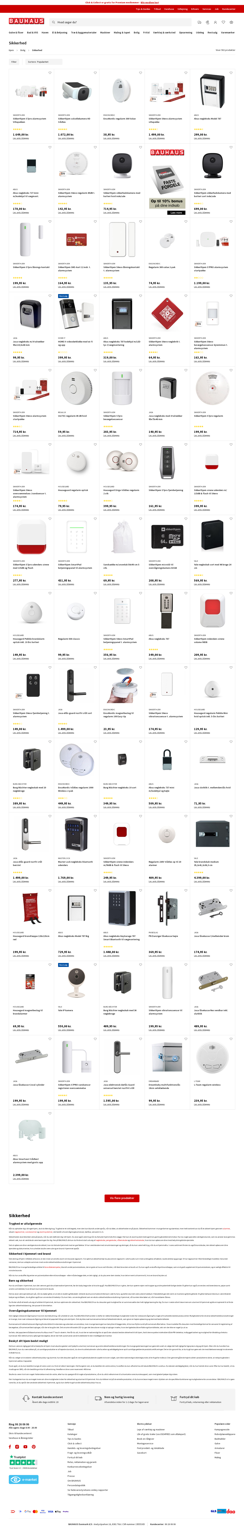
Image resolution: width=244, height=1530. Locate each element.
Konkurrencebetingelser (80, 1466)
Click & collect (74, 1443)
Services (207, 8)
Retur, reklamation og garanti (82, 1462)
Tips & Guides (143, 8)
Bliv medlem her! (150, 2)
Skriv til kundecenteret (20, 1433)
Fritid (146, 32)
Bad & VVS (32, 32)
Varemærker (228, 32)
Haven (45, 32)
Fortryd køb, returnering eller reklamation (200, 1402)
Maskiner (105, 32)
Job (217, 8)
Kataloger (72, 1434)
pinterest (33, 1446)
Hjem (11, 50)
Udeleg (200, 32)
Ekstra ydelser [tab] (144, 1423)
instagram (17, 1446)
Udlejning (183, 8)
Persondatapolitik (76, 1485)
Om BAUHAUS (74, 1480)
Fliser (217, 1452)
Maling (218, 1457)
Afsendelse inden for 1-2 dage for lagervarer (126, 1402)
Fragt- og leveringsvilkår (80, 1452)
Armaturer (220, 1448)
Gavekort (141, 1452)
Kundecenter (228, 8)
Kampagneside (222, 1429)
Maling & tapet (122, 32)
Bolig (137, 32)
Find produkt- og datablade (150, 1448)
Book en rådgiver (145, 1438)
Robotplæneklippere (225, 1434)
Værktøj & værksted (164, 32)
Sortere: (32, 61)
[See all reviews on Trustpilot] (24, 1460)
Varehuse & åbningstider (21, 1437)
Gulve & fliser (16, 32)
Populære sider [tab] (222, 1423)
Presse (71, 1476)
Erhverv (195, 8)
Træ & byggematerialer (84, 32)
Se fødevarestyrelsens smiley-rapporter (88, 1489)
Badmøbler (220, 1438)
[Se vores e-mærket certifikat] (24, 1480)
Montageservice (145, 1443)
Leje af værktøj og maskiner (151, 1429)
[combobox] (120, 22)
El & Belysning (59, 32)
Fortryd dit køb (75, 1457)
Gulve (217, 1443)
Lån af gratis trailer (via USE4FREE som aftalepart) (161, 1434)
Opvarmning (185, 32)
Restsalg (212, 32)
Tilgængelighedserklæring (81, 1494)
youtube (25, 1446)
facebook (10, 1446)
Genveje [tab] (72, 1423)
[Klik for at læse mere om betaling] (60, 1511)
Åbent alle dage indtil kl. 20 (45, 1402)
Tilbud (157, 8)
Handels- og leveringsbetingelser (84, 1448)
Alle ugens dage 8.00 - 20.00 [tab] (23, 1425)
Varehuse (169, 8)
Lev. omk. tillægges (21, 138)
